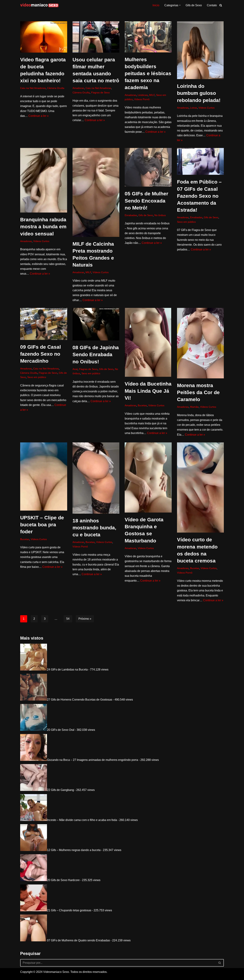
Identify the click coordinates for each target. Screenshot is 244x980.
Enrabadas (131, 215)
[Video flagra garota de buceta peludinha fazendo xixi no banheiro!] (43, 37)
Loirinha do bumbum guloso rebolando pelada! (198, 93)
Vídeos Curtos (206, 107)
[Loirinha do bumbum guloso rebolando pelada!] (200, 50)
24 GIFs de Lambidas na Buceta (67, 669)
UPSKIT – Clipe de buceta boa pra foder (42, 524)
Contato (212, 5)
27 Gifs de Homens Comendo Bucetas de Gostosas (79, 699)
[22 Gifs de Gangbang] (33, 789)
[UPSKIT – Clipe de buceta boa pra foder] (43, 476)
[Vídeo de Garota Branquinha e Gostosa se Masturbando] (148, 477)
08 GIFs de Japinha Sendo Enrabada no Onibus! (96, 354)
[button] (180, 5)
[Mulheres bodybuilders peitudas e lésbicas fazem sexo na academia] (148, 36)
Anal (75, 369)
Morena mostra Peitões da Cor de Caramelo (198, 392)
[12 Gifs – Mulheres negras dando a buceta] (33, 850)
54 (67, 618)
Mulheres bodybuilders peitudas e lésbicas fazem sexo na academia (148, 73)
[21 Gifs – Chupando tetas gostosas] (33, 910)
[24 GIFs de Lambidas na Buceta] (33, 669)
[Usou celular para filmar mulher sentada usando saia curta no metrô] (96, 37)
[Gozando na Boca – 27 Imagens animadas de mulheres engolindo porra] (33, 759)
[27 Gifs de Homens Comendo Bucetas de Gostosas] (33, 699)
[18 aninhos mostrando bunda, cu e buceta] (96, 478)
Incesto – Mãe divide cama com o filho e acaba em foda (82, 819)
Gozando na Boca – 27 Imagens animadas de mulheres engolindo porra (92, 759)
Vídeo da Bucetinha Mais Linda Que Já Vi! (148, 391)
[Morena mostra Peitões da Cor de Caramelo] (200, 343)
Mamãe (194, 406)
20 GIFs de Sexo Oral (60, 729)
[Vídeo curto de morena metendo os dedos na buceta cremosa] (200, 487)
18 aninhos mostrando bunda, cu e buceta (94, 527)
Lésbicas (143, 95)
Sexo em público (186, 221)
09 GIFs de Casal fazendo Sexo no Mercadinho (40, 354)
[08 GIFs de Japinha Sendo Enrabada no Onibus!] (96, 324)
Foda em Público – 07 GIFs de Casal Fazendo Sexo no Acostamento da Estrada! (199, 196)
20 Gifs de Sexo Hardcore (63, 880)
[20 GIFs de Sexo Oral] (33, 729)
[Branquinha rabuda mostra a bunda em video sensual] (43, 180)
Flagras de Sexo (100, 92)
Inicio (156, 5)
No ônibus (160, 215)
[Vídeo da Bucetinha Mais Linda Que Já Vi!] (148, 342)
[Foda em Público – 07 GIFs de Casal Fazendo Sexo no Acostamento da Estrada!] (200, 161)
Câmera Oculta (55, 88)
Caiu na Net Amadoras (33, 88)
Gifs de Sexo (194, 5)
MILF (152, 95)
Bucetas (142, 405)
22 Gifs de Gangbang (60, 789)
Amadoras (78, 88)
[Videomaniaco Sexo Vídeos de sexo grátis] (39, 5)
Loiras (193, 107)
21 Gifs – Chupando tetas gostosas (69, 910)
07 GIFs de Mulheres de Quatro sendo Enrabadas (78, 940)
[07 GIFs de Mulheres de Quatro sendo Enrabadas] (33, 940)
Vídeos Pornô (142, 99)
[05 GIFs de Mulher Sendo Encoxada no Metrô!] (148, 167)
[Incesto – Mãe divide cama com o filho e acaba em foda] (33, 819)
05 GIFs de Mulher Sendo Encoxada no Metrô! (146, 200)
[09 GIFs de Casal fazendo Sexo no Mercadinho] (43, 324)
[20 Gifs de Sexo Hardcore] (33, 880)
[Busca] (220, 5)
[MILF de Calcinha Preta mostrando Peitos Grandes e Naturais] (96, 192)
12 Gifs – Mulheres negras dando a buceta (74, 850)
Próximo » (84, 618)
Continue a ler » (38, 115)
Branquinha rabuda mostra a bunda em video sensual (43, 226)
